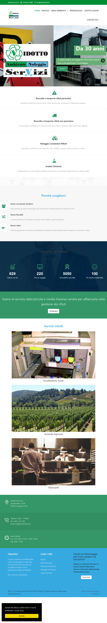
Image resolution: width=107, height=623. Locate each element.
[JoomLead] (13, 15)
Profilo (62, 68)
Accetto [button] (22, 616)
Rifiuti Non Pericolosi (48, 566)
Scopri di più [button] (19, 610)
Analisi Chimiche (46, 573)
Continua (53, 102)
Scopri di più (86, 577)
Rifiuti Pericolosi (46, 563)
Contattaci (79, 68)
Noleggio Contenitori (48, 570)
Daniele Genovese (14, 594)
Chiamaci (53, 311)
